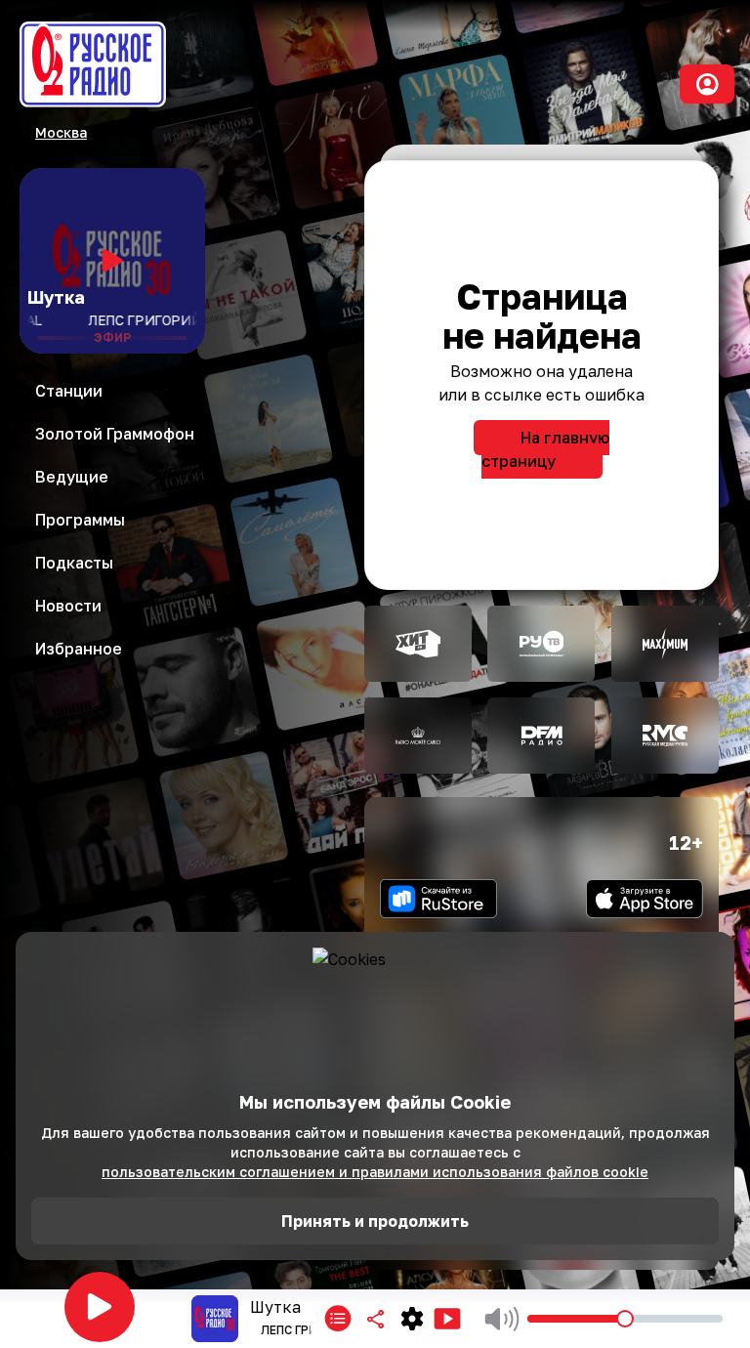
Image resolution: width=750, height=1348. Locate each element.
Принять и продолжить (375, 1221)
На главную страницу (545, 449)
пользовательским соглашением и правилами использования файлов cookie (375, 1171)
